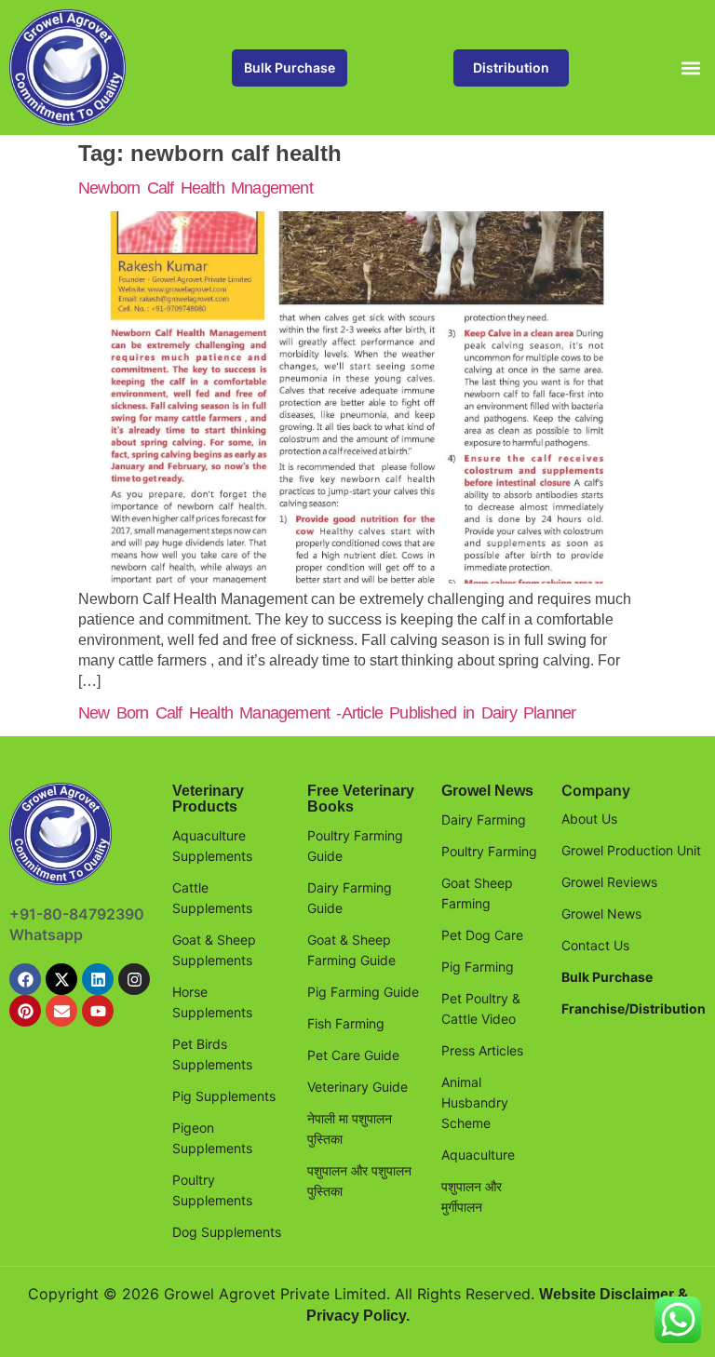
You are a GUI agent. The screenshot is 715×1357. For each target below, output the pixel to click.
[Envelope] (61, 1011)
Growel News (487, 791)
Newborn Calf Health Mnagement (195, 188)
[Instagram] (134, 979)
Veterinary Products (208, 798)
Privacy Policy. (358, 1315)
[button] (690, 67)
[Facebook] (25, 979)
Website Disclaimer (606, 1294)
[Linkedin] (98, 979)
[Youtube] (98, 1011)
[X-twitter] (61, 979)
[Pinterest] (25, 1011)
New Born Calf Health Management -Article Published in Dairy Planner (326, 713)
